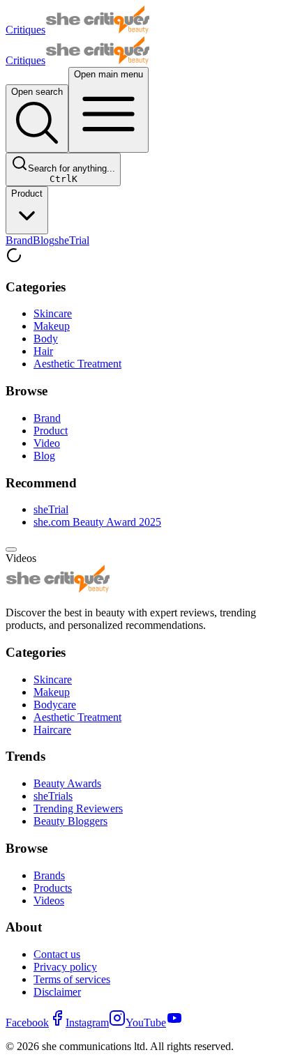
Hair (43, 351)
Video (46, 443)
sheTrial (71, 240)
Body (45, 338)
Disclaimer (57, 992)
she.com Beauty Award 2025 (97, 522)
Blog (43, 240)
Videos (48, 900)
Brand (19, 240)
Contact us (56, 954)
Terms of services (71, 979)
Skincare (52, 313)
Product (27, 193)
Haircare (52, 730)
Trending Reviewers (78, 808)
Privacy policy (65, 967)
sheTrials (53, 796)
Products (52, 888)
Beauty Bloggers (70, 821)
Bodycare (54, 704)
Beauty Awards (67, 783)
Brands (49, 875)
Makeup (51, 326)
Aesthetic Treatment (77, 364)
